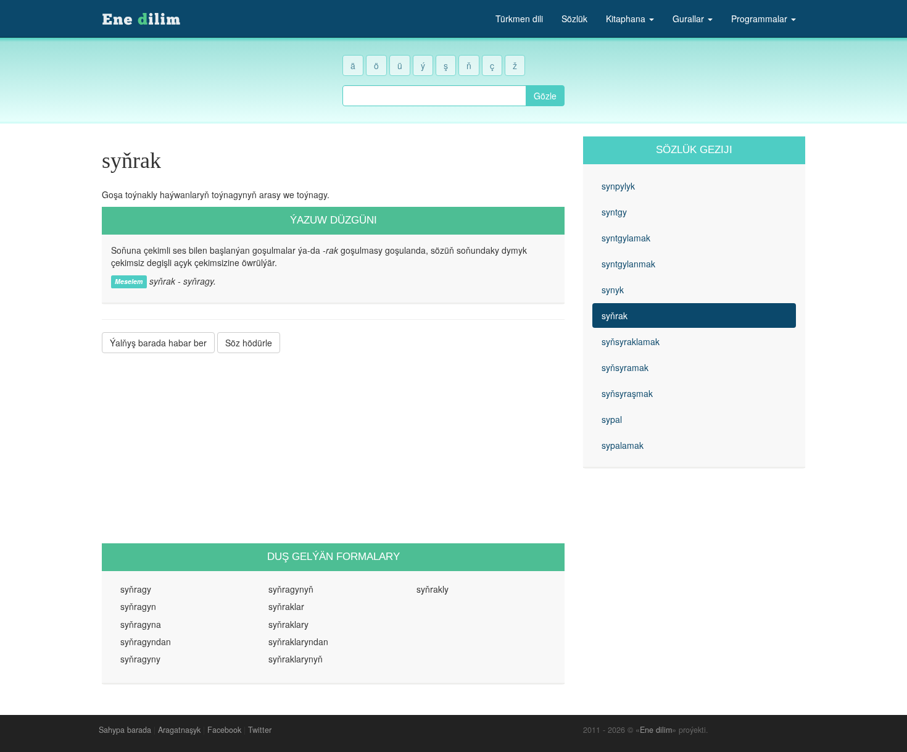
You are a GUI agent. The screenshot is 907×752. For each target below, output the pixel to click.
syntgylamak (626, 238)
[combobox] (434, 95)
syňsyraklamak (631, 341)
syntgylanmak (628, 263)
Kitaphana (627, 18)
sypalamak (623, 445)
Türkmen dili (519, 18)
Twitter (259, 729)
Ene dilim (656, 729)
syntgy (614, 212)
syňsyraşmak (627, 393)
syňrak (614, 315)
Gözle (545, 96)
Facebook (224, 729)
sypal (612, 419)
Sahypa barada (125, 729)
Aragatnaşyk (179, 729)
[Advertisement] (333, 448)
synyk (613, 289)
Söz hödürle (248, 342)
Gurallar (689, 18)
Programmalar (760, 18)
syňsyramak (625, 367)
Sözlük (574, 18)
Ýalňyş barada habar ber (158, 342)
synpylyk (618, 186)
